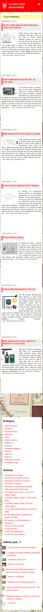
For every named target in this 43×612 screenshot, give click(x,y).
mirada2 (7, 451)
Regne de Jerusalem (16, 564)
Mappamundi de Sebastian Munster (21, 582)
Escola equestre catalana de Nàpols (22, 547)
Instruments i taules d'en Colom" (17, 481)
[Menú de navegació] (38, 4)
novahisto (8, 429)
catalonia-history (10, 426)
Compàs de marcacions (17, 559)
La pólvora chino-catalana (14, 534)
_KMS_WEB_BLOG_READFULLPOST (13, 55)
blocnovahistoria (10, 432)
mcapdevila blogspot (12, 448)
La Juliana (12, 603)
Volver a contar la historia (14, 526)
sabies (7, 437)
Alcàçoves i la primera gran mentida (18, 486)
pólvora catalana (10, 440)
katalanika (8, 434)
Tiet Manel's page (11, 463)
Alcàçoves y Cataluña (13, 484)
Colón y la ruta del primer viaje (16, 489)
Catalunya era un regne (13, 475)
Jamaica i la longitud (16, 577)
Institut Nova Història (12, 460)
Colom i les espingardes (13, 531)
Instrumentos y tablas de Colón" (16, 478)
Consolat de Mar (10, 529)
